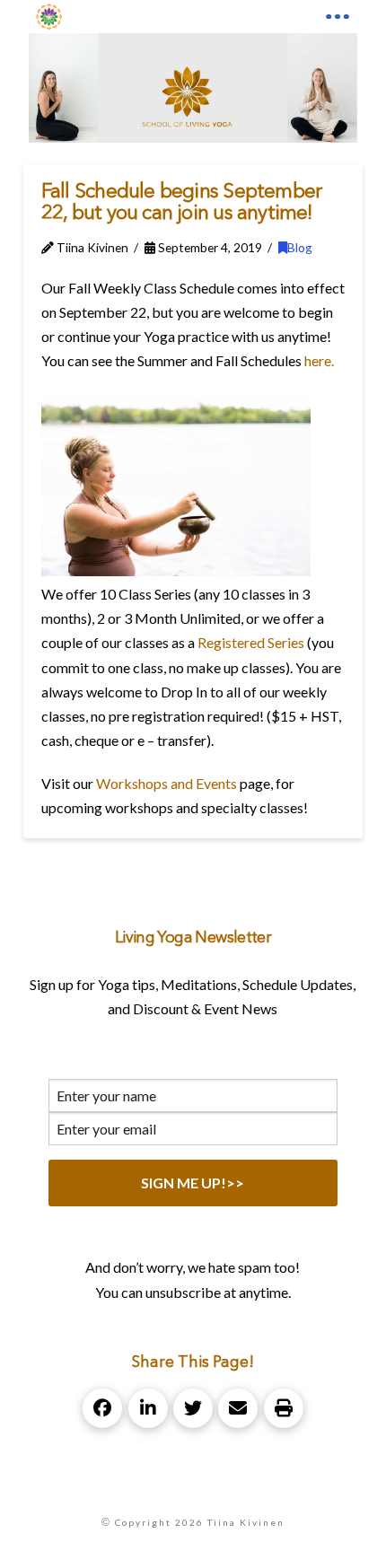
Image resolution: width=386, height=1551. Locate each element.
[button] (337, 17)
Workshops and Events (166, 783)
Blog (299, 247)
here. (319, 360)
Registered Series (250, 642)
